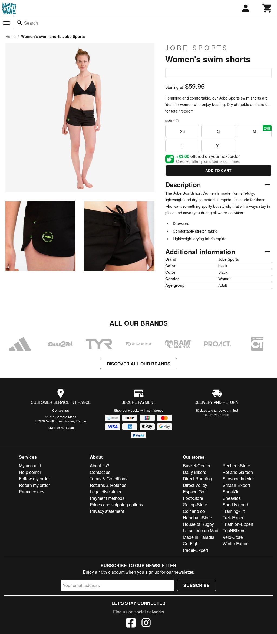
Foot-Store (193, 498)
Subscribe (196, 585)
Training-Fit (234, 511)
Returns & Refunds (108, 485)
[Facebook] (131, 623)
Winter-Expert (236, 543)
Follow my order (34, 479)
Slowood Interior (238, 479)
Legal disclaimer (105, 491)
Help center (30, 472)
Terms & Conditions (108, 479)
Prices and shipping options (116, 504)
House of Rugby (198, 524)
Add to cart (218, 170)
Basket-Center (196, 466)
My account (30, 466)
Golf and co (194, 511)
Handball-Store (197, 517)
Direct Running (197, 479)
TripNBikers (234, 530)
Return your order (216, 414)
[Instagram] (146, 623)
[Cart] (267, 8)
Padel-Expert (195, 550)
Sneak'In (231, 491)
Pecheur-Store (236, 466)
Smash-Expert (236, 485)
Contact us (60, 410)
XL (218, 145)
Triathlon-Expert (238, 524)
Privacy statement (107, 511)
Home (10, 36)
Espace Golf (194, 491)
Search (31, 23)
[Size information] (177, 121)
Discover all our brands (138, 364)
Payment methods (107, 498)
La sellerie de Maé (200, 530)
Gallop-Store (195, 504)
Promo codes (31, 491)
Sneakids (232, 498)
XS (182, 131)
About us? (99, 466)
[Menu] (6, 22)
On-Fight (191, 543)
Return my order (34, 485)
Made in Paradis (198, 537)
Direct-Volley (195, 485)
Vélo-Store (233, 537)
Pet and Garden (238, 472)
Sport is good (235, 504)
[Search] (20, 22)
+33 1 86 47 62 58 (60, 427)
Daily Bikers (194, 472)
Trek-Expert (234, 517)
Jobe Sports (196, 47)
